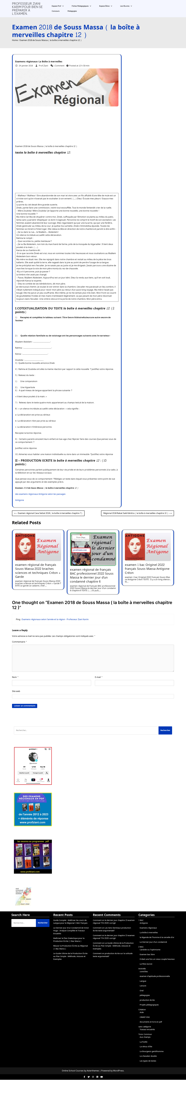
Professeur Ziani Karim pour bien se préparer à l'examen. (27, 8)
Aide (142, 1012)
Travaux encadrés (147, 1029)
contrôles (144, 971)
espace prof (56, 6)
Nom (15, 677)
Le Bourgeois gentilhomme (151, 1051)
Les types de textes (148, 1061)
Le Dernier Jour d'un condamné (153, 942)
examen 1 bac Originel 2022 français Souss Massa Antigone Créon (147, 568)
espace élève (104, 6)
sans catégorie (144, 1026)
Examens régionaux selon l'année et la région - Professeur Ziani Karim (55, 619)
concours (55, 11)
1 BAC (140, 920)
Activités (142, 968)
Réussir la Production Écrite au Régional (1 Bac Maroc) (70, 947)
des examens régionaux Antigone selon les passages (40, 494)
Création (142, 1009)
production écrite (147, 1000)
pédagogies (72, 11)
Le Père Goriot (146, 964)
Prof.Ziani (43, 66)
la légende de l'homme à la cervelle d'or (157, 937)
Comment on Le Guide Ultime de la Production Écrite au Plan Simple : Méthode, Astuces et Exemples (113, 946)
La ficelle (143, 1042)
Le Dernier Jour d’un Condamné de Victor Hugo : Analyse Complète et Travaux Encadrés (71, 930)
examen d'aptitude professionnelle (155, 976)
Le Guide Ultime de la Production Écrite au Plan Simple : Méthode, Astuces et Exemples (70, 956)
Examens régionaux (26, 61)
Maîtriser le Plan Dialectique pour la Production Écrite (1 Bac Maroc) (68, 940)
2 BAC (141, 947)
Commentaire (19, 641)
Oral (141, 990)
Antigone (19, 500)
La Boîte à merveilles (50, 61)
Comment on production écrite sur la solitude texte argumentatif (112, 955)
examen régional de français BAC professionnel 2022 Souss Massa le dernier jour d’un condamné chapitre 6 (91, 575)
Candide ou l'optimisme (150, 949)
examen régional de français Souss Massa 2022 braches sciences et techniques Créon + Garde (37, 571)
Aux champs (145, 1037)
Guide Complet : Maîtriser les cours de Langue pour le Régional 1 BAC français (70, 922)
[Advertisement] (65, 124)
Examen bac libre (147, 954)
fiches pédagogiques (80, 6)
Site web (16, 691)
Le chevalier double (148, 1056)
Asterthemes (93, 1071)
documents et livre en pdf (151, 1022)
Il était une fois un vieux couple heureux (157, 959)
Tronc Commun (145, 1034)
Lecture (143, 986)
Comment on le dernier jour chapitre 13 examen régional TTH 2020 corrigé (114, 922)
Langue (143, 981)
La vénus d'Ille (146, 1046)
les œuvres (124, 6)
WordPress (118, 1071)
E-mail (98, 677)
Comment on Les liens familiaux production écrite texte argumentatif (112, 929)
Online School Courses (73, 1071)
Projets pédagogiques (149, 1005)
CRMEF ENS (145, 1017)
